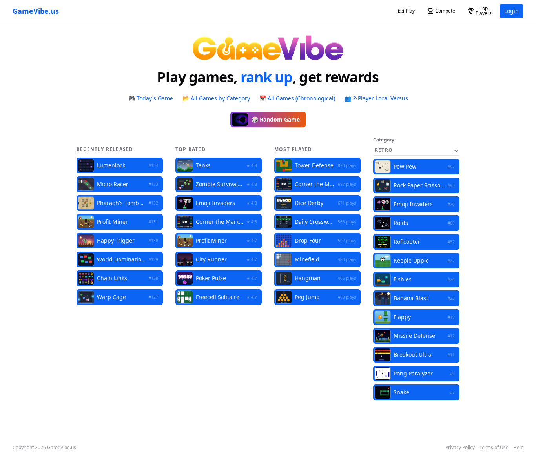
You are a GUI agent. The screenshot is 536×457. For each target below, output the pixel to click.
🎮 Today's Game (150, 98)
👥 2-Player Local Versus (376, 98)
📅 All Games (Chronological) (297, 98)
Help (518, 447)
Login (511, 11)
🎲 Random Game (276, 119)
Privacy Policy (460, 447)
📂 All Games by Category (216, 98)
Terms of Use (494, 447)
